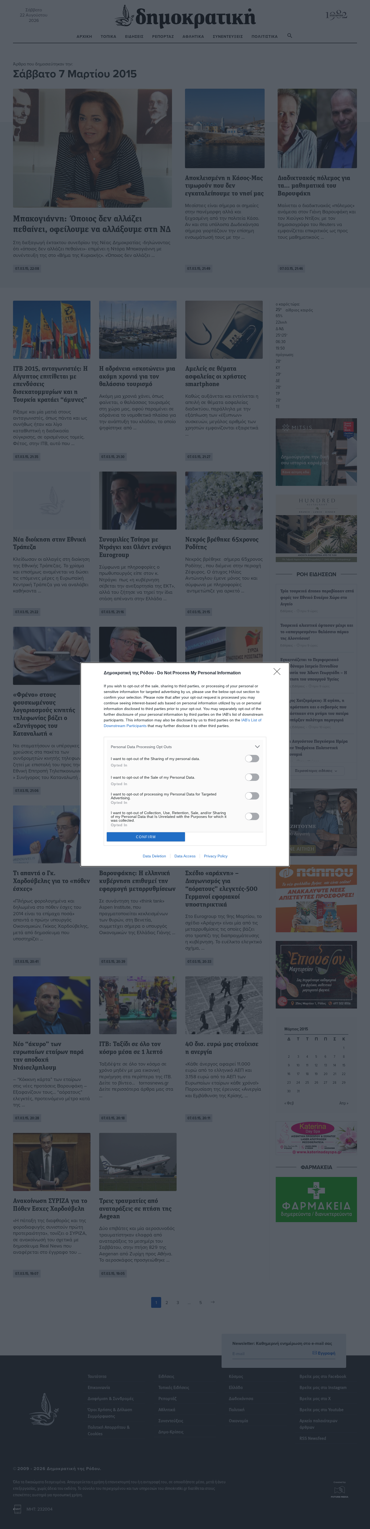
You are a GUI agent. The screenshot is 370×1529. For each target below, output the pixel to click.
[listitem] (185, 746)
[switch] (252, 758)
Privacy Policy (216, 856)
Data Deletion (154, 856)
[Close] (279, 673)
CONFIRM (146, 837)
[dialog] (185, 764)
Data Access (185, 856)
